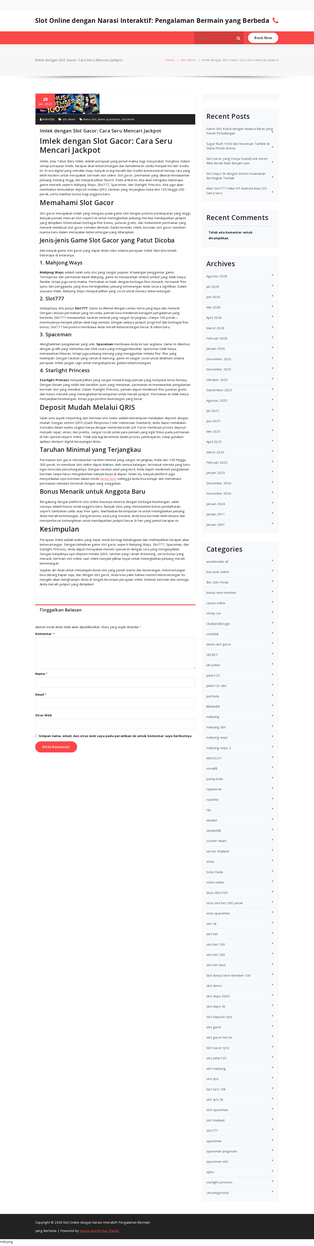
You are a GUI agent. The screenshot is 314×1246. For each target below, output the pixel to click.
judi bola (212, 696)
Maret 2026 (215, 328)
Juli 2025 (212, 410)
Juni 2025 (213, 421)
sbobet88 (213, 830)
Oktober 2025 (217, 380)
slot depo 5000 (218, 996)
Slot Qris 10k (216, 1089)
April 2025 (214, 441)
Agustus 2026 (216, 276)
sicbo (210, 861)
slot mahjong (216, 1068)
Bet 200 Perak (217, 582)
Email (40, 694)
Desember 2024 (218, 483)
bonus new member (221, 592)
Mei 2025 (213, 431)
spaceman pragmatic (222, 1151)
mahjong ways (217, 737)
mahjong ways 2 (218, 748)
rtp (208, 810)
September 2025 (219, 390)
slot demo (188, 60)
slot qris (212, 1079)
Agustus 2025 (216, 400)
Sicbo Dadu (214, 872)
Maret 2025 (215, 452)
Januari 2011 (215, 514)
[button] (238, 38)
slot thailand (215, 1120)
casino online (216, 603)
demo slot (89, 119)
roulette (212, 799)
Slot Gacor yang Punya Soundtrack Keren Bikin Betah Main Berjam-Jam (237, 160)
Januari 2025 (215, 472)
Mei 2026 (213, 307)
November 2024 (218, 493)
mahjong (212, 716)
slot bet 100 (215, 944)
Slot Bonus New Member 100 (228, 975)
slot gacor (214, 1027)
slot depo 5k (215, 1006)
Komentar (44, 634)
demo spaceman (109, 119)
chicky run (213, 613)
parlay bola (214, 779)
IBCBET (212, 654)
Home (170, 60)
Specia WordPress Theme (99, 1230)
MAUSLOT (214, 758)
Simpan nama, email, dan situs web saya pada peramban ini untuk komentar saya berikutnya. (115, 736)
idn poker (213, 665)
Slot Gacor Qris (217, 1048)
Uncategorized (217, 1192)
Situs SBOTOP (217, 892)
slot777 (212, 1130)
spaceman (214, 1141)
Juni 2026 (213, 297)
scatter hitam (216, 841)
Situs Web (43, 715)
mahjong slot (216, 727)
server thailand (217, 851)
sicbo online (215, 882)
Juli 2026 (212, 286)
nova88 (211, 768)
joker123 (213, 675)
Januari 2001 (215, 524)
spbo (210, 1172)
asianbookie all (217, 561)
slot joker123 (216, 1058)
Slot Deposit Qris (219, 1017)
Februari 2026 (217, 338)
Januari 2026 (215, 348)
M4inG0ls (48, 119)
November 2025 (218, 369)
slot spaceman (217, 1110)
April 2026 (214, 317)
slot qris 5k (214, 1099)
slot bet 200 (215, 954)
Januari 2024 (215, 504)
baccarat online (217, 572)
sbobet (211, 820)
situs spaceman (218, 913)
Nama (41, 673)
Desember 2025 (218, 359)
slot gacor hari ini (219, 1037)
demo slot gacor (218, 644)
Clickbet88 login (218, 624)
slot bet (212, 934)
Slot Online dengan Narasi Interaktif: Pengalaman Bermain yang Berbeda (152, 20)
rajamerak (214, 789)
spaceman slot (217, 1161)
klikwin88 (213, 706)
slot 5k (211, 923)
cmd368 (212, 634)
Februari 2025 (217, 462)
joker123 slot (216, 685)
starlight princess (219, 1182)
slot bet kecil (216, 965)
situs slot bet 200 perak (224, 903)
